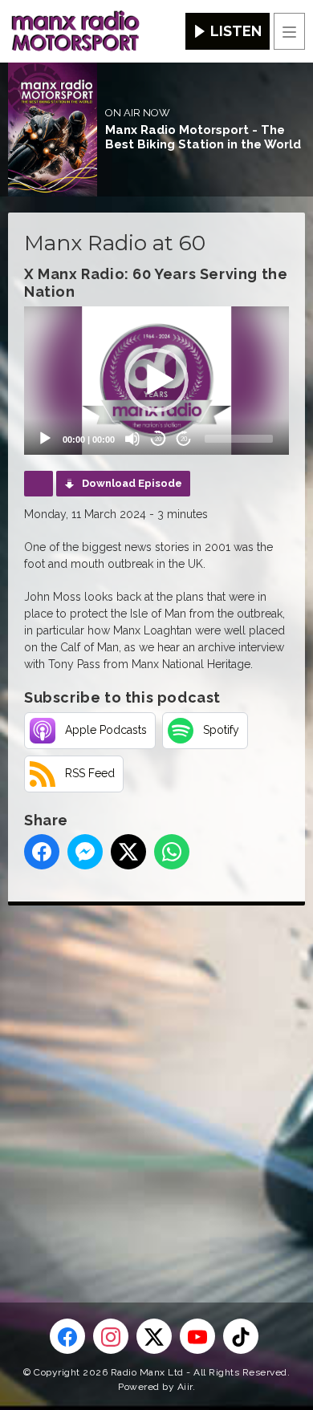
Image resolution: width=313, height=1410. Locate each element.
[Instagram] (110, 1336)
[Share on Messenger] (85, 851)
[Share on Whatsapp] (171, 851)
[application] (156, 381)
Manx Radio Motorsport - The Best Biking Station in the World (203, 137)
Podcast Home (38, 483)
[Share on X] (128, 851)
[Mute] (132, 439)
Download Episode (132, 483)
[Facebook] (67, 1336)
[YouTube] (197, 1336)
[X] (154, 1336)
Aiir (185, 1386)
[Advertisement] (156, 1078)
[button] (156, 380)
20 (158, 439)
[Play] (45, 439)
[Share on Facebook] (41, 851)
